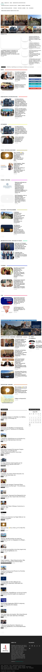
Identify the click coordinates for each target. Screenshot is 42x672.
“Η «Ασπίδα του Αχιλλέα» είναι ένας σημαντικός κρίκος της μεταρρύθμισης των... (13, 550)
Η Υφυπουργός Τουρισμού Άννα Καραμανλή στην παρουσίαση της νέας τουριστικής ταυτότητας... (13, 496)
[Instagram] (33, 1)
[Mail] (35, 1)
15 (38, 419)
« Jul (29, 425)
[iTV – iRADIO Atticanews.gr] (32, 342)
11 (31, 419)
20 (35, 420)
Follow (39, 81)
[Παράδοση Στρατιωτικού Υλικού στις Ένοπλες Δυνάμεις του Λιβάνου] (7, 86)
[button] (30, 0)
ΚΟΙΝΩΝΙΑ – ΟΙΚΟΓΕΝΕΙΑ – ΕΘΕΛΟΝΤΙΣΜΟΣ (24, 5)
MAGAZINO (2, 530)
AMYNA (2, 552)
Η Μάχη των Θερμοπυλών (20, 398)
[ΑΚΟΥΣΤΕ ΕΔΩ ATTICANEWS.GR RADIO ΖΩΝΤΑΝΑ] (32, 347)
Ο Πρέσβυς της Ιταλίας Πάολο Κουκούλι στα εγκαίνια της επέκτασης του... (12, 474)
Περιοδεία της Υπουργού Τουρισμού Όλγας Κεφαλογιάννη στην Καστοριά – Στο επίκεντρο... (13, 485)
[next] (40, 67)
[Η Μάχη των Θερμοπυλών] (7, 399)
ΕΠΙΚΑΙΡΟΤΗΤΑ (6, 665)
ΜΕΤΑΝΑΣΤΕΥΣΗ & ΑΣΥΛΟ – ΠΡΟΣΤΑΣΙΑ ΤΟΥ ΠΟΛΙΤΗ (9, 5)
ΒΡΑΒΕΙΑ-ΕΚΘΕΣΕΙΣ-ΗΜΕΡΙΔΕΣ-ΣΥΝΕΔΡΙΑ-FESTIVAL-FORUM (10, 10)
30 (40, 422)
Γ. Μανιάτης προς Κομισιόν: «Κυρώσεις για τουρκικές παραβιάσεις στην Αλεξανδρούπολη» (13, 625)
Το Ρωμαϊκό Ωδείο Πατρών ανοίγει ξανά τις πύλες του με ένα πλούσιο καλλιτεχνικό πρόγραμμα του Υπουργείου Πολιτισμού (21, 374)
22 (38, 420)
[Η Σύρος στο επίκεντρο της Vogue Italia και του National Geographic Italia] (14, 514)
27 (35, 422)
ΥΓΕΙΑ (2, 606)
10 (29, 419)
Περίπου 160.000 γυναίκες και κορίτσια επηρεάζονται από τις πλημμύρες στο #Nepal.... (13, 539)
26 (33, 422)
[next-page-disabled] (31, 351)
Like (39, 79)
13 (35, 419)
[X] (38, 1)
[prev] (38, 67)
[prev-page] (1, 92)
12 (33, 419)
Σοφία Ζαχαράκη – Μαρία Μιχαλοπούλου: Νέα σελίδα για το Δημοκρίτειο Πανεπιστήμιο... (13, 561)
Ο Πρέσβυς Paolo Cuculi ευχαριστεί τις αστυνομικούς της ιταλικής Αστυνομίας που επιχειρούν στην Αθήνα (21, 254)
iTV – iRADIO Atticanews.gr (39, 341)
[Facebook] (31, 1)
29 (38, 422)
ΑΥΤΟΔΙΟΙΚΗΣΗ (3, 465)
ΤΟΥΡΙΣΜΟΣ (3, 487)
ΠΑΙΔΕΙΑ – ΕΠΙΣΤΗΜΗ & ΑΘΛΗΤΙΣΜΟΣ (6, 667)
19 (33, 420)
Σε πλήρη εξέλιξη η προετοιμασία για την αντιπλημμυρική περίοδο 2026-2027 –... (11, 463)
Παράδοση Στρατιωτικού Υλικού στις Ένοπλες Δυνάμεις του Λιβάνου (20, 86)
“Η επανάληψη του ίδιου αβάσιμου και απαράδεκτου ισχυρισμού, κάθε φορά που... (12, 582)
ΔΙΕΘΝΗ (3, 21)
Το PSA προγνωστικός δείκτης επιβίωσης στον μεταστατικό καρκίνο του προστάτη (19, 309)
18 (31, 420)
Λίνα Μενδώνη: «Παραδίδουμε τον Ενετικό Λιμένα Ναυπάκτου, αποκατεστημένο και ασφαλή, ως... (14, 593)
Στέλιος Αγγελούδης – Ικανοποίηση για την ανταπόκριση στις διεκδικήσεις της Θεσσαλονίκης (20, 139)
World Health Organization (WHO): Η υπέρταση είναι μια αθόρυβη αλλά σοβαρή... (12, 604)
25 (31, 422)
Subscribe (38, 88)
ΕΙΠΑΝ (30, 21)
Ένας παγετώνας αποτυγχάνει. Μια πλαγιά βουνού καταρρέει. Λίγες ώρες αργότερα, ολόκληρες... (14, 615)
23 (40, 420)
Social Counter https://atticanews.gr (33, 76)
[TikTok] (37, 1)
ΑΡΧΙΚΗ (2, 665)
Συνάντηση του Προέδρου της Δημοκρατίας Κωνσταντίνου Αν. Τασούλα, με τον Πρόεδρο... (12, 428)
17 (29, 420)
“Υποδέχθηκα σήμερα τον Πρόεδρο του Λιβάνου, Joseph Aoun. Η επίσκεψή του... (13, 417)
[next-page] (3, 92)
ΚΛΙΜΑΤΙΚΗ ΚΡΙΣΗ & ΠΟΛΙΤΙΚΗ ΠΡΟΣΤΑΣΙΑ (19, 665)
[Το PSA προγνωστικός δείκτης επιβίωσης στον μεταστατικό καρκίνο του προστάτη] (7, 309)
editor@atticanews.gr (19, 661)
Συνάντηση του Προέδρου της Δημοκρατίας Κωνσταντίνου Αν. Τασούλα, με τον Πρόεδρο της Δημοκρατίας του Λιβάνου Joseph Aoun (34, 38)
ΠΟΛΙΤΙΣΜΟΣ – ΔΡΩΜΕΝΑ (21, 667)
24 (29, 422)
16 (40, 419)
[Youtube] (40, 1)
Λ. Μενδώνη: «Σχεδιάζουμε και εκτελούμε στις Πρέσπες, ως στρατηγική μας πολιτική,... (13, 439)
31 (29, 424)
